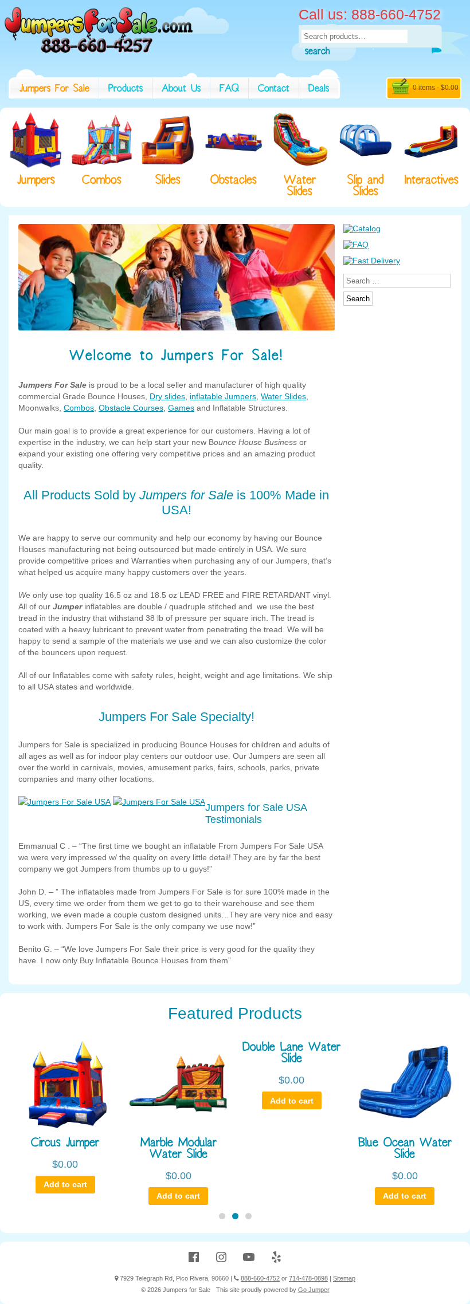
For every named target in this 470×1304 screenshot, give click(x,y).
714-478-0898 (308, 1278)
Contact (273, 90)
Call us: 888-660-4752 (370, 14)
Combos (79, 407)
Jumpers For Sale (54, 90)
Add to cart (65, 1184)
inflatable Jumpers (223, 396)
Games (181, 407)
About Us (181, 90)
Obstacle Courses (131, 407)
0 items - (436, 88)
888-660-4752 (260, 1278)
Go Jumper (314, 1289)
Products (125, 90)
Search (317, 53)
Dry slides (167, 396)
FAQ (229, 90)
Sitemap (344, 1278)
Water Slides (283, 396)
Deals (318, 90)
